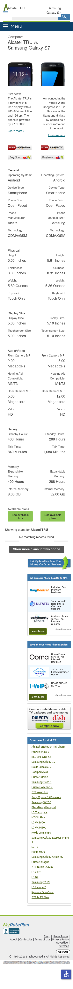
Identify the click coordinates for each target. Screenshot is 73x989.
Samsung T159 (41, 882)
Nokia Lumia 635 (41, 766)
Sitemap (64, 946)
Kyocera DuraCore (43, 892)
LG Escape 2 (39, 887)
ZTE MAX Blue (40, 897)
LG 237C (36, 872)
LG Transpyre (39, 812)
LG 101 (36, 846)
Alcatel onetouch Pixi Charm (48, 746)
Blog (46, 936)
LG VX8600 (38, 822)
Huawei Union (40, 777)
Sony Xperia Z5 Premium (46, 797)
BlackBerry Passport (44, 807)
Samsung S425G (41, 802)
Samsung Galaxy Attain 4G (47, 856)
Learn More (38, 631)
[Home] (36, 925)
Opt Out (63, 952)
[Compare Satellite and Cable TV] (49, 718)
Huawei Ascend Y (42, 787)
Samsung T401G (41, 782)
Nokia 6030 (38, 851)
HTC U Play (38, 817)
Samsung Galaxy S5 (43, 761)
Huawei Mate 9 (40, 751)
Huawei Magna (40, 861)
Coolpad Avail (40, 772)
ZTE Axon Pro (40, 792)
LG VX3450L (39, 827)
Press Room (61, 936)
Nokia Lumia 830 (41, 832)
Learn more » (16, 131)
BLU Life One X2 (41, 756)
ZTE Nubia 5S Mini (42, 867)
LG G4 (35, 877)
